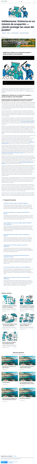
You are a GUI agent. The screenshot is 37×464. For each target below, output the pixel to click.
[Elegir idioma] (21, 1)
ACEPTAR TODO (4, 462)
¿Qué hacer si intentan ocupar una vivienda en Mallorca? (16, 203)
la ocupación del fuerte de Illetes (28, 121)
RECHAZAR (10, 462)
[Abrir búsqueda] (19, 1)
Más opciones (15, 461)
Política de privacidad (5, 460)
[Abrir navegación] (34, 1)
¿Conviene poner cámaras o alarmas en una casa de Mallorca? (17, 267)
